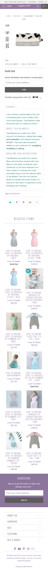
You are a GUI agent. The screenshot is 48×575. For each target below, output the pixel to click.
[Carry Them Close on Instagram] (28, 549)
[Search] (37, 6)
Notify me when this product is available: (24, 78)
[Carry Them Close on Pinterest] (24, 549)
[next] (40, 39)
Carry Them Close (19, 555)
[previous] (13, 39)
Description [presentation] (10, 107)
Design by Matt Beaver (24, 566)
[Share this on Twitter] (10, 202)
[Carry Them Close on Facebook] (15, 549)
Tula (6, 60)
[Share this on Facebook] (17, 202)
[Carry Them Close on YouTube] (19, 549)
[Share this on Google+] (30, 202)
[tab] (11, 106)
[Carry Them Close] (24, 6)
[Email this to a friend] (37, 202)
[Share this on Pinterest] (23, 202)
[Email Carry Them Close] (33, 549)
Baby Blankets (14, 193)
